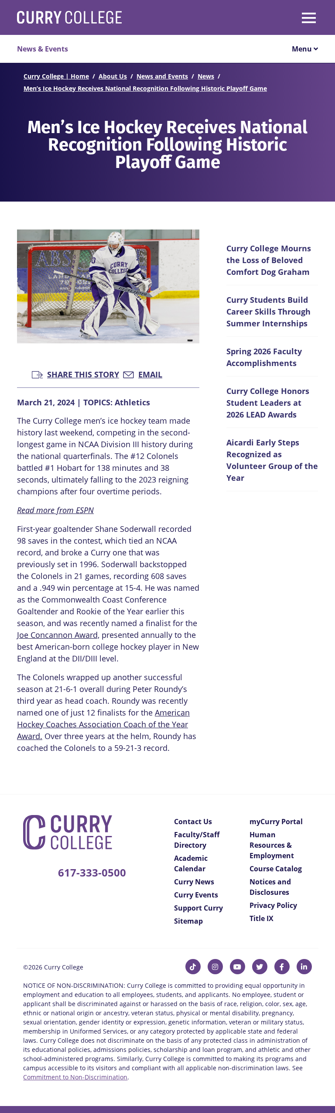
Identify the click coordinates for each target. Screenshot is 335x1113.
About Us (113, 76)
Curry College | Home (56, 76)
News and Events (162, 76)
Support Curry (198, 908)
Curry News (194, 882)
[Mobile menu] (271, 16)
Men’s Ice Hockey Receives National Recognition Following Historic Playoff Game (145, 88)
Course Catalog (276, 868)
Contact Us (193, 821)
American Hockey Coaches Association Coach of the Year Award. (103, 724)
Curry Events (196, 895)
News (206, 76)
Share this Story (83, 373)
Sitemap (188, 921)
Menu (303, 49)
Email (150, 373)
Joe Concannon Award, (58, 635)
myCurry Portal (276, 821)
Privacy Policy (273, 905)
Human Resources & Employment (272, 845)
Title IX (261, 918)
